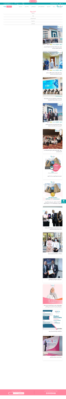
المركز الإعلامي (33, 6)
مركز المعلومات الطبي (41, 6)
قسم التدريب (33, 23)
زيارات (33, 15)
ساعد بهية (20, 6)
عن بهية (54, 6)
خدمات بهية (48, 6)
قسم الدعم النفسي (33, 18)
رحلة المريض (26, 6)
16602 (60, 3)
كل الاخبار (33, 13)
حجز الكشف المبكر (7, 3)
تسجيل (11, 393)
